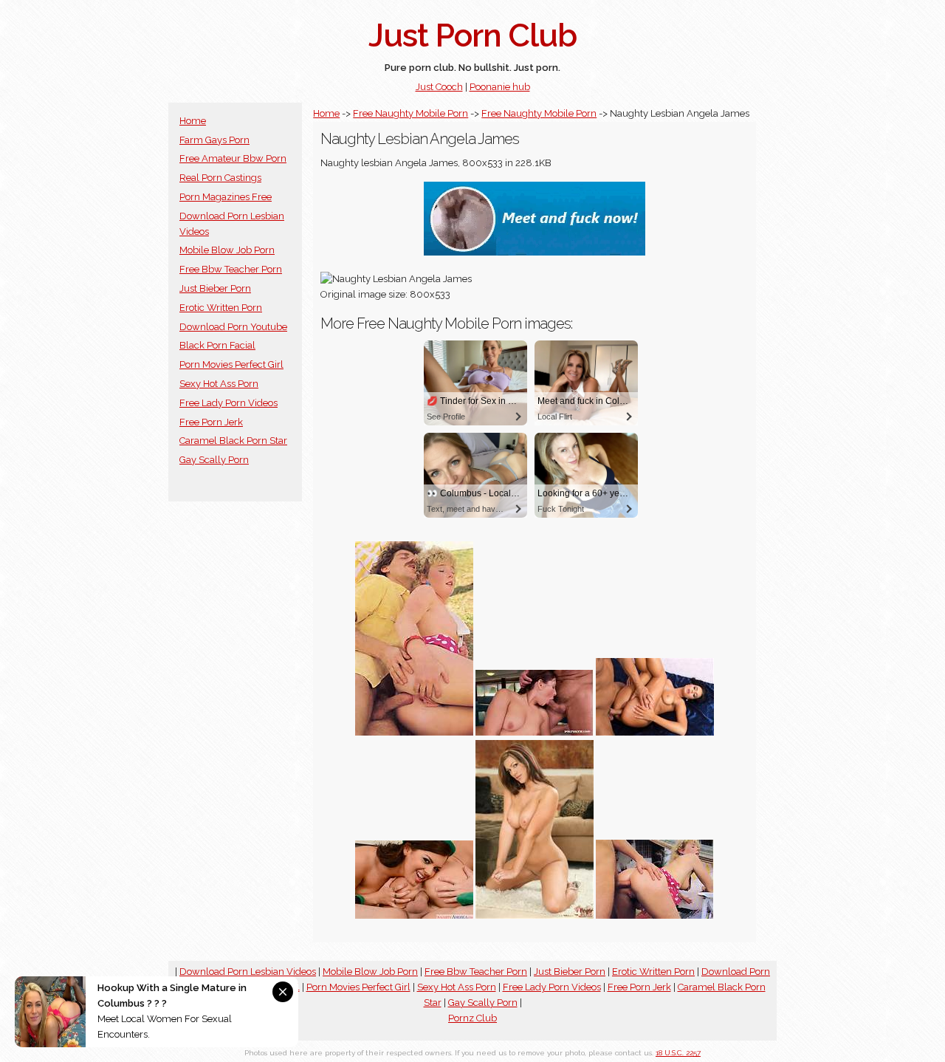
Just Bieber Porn (215, 288)
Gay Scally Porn (214, 459)
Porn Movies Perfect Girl (231, 364)
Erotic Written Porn (220, 307)
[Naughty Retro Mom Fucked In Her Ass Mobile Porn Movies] (414, 732)
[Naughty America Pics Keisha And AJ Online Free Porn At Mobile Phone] (414, 915)
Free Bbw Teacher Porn (230, 269)
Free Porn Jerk (211, 422)
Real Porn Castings (220, 177)
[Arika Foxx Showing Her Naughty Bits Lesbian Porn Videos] (534, 915)
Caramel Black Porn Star (233, 440)
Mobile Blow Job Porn (227, 250)
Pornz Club (472, 1018)
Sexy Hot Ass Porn (218, 383)
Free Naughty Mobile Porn (410, 113)
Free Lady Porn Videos (228, 402)
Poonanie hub (500, 86)
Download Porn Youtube (233, 326)
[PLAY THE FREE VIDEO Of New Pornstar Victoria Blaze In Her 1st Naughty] (655, 732)
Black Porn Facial (217, 345)
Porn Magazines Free (225, 196)
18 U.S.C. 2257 (678, 1053)
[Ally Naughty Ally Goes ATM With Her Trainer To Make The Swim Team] (534, 732)
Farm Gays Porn (214, 139)
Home (192, 120)
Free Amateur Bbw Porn (232, 158)
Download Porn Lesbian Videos (247, 971)
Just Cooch (439, 86)
